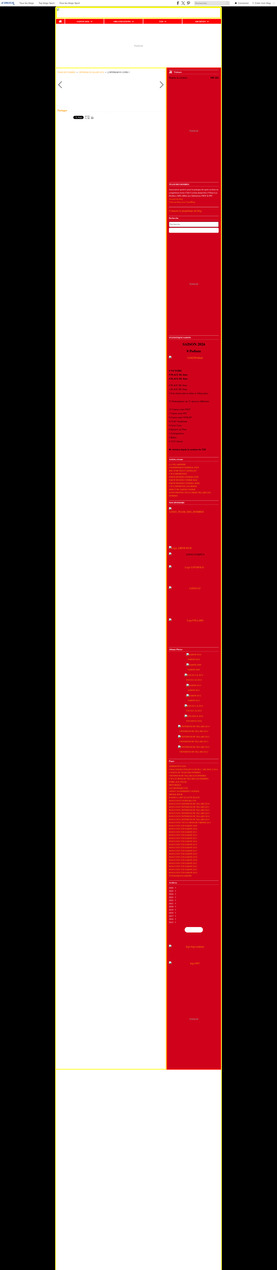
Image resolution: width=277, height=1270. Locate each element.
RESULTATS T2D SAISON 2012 (183, 835)
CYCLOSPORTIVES (178, 473)
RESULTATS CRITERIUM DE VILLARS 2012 (189, 809)
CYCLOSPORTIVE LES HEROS (183, 486)
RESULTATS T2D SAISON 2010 (183, 828)
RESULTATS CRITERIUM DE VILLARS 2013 (189, 813)
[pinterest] (188, 3)
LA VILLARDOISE (177, 464)
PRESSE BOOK (176, 794)
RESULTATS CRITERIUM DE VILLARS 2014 (189, 816)
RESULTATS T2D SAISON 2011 (183, 831)
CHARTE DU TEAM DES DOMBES (185, 772)
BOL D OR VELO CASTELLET (183, 470)
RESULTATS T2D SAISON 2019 (183, 856)
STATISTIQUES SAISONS (180, 875)
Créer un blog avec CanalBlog (182, 202)
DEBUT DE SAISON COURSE (182, 489)
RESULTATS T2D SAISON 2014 (183, 841)
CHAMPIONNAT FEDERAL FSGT (184, 467)
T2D (161, 21)
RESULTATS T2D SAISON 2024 (183, 872)
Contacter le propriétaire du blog (185, 210)
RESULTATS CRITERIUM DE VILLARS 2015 (189, 819)
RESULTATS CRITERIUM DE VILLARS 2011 (189, 806)
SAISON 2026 (83, 21)
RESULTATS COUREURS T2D (182, 800)
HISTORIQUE (175, 784)
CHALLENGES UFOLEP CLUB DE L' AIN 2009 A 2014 (193, 769)
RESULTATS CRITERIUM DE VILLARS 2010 (189, 803)
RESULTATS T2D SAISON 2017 (183, 850)
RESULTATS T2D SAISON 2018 (183, 853)
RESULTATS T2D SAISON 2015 (183, 844)
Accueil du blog (176, 198)
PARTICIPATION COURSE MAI (183, 480)
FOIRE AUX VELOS (178, 781)
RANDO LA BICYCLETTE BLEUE (184, 797)
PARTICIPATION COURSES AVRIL (184, 483)
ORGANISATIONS (122, 21)
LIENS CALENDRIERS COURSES (184, 791)
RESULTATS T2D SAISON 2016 (183, 847)
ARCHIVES (200, 21)
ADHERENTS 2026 (177, 766)
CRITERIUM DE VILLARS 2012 (91, 72)
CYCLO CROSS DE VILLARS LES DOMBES (188, 778)
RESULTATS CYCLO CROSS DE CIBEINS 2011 (190, 822)
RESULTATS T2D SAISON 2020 (183, 860)
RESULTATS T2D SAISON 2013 (183, 838)
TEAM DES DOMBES (67, 72)
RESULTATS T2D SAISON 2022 (183, 866)
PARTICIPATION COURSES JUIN (183, 476)
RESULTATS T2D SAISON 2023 (183, 869)
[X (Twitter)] (183, 3)
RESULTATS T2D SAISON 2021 (183, 863)
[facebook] (178, 3)
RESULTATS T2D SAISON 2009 (183, 825)
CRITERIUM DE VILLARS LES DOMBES (187, 775)
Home (60, 20)
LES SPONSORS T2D (178, 788)
